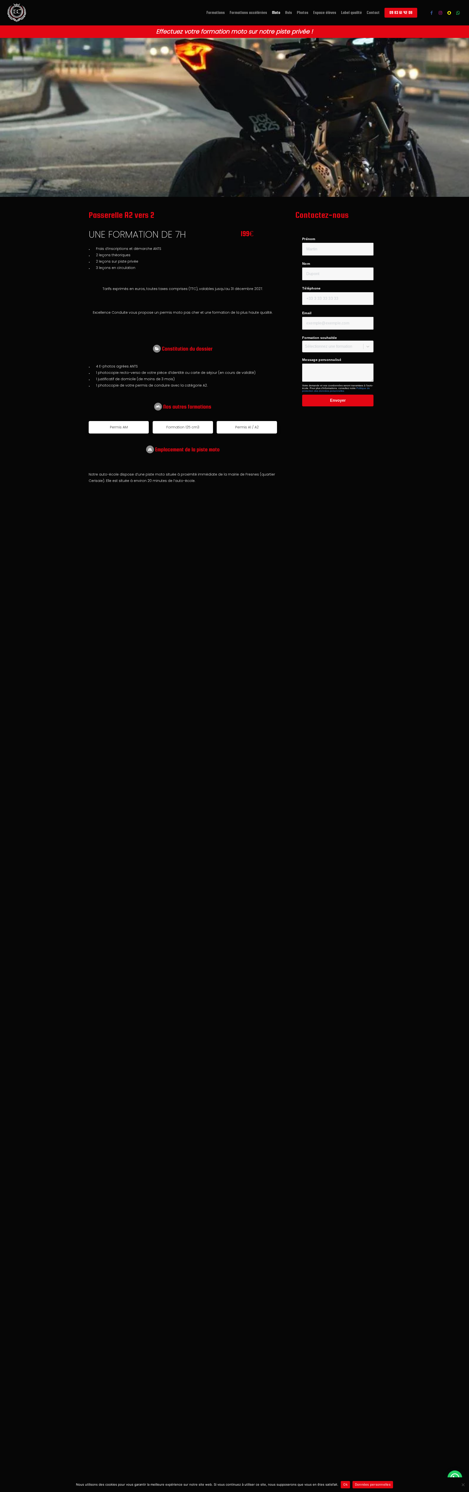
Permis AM (119, 427)
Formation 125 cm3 (182, 427)
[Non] (462, 1484)
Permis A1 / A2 (247, 427)
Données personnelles (373, 1484)
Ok (345, 1484)
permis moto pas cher (179, 312)
